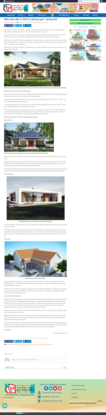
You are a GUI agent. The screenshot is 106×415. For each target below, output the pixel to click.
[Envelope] (60, 388)
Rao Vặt (86, 15)
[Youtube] (55, 388)
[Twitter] (50, 388)
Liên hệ (74, 393)
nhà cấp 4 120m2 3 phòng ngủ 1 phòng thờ (41, 344)
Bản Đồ (30, 15)
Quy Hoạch (42, 15)
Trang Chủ (11, 15)
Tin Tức (20, 15)
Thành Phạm (71, 413)
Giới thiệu (75, 397)
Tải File (75, 15)
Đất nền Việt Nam (85, 413)
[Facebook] (46, 388)
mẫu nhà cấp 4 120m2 (15, 344)
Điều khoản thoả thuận (79, 389)
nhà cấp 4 (25, 344)
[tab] (86, 386)
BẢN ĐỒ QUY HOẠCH (85, 23)
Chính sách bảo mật (78, 385)
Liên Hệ (94, 15)
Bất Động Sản (63, 15)
